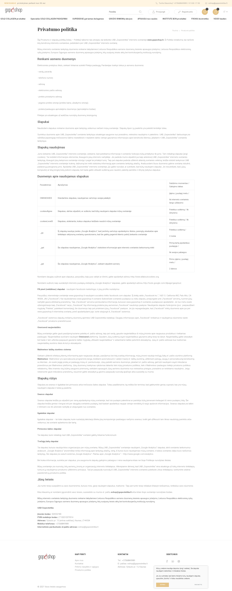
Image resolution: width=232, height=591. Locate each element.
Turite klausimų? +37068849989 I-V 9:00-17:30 (179, 3)
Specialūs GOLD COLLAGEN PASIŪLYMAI (49, 19)
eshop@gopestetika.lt (218, 3)
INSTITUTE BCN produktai (174, 19)
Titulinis (175, 31)
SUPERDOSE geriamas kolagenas (88, 19)
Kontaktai (79, 563)
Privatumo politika (83, 570)
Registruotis (187, 12)
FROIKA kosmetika (200, 19)
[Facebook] (167, 561)
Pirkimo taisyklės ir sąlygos (87, 567)
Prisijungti (160, 12)
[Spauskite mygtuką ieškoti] (140, 11)
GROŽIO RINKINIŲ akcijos (121, 19)
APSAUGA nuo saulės (147, 19)
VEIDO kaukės (220, 19)
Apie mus (79, 560)
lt (224, 12)
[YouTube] (173, 561)
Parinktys (198, 584)
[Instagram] (179, 561)
